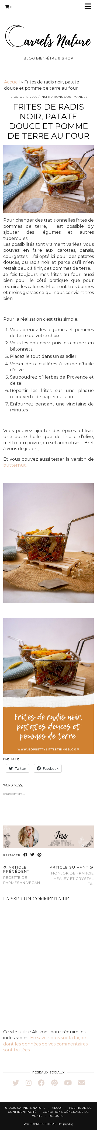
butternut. (15, 465)
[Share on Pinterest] (39, 855)
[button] (89, 7)
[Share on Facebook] (25, 855)
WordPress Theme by (49, 1124)
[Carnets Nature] (48, 30)
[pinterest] (54, 1083)
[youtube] (68, 1083)
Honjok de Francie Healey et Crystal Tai (72, 875)
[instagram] (29, 1083)
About (57, 1108)
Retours (56, 1116)
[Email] (81, 1083)
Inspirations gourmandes (64, 97)
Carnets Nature (31, 1108)
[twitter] (15, 1083)
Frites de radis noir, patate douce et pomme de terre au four (48, 121)
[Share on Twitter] (32, 855)
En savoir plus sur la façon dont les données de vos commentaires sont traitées (45, 1043)
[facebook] (41, 1083)
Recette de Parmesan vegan (21, 875)
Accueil (12, 82)
